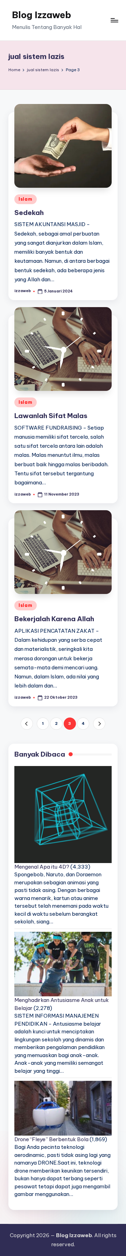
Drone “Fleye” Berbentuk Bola (51, 1139)
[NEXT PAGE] (99, 724)
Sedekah (29, 212)
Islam (26, 199)
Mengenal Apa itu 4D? (41, 866)
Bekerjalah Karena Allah (54, 619)
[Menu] (114, 20)
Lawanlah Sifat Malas (51, 415)
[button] (27, 724)
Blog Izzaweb (41, 15)
